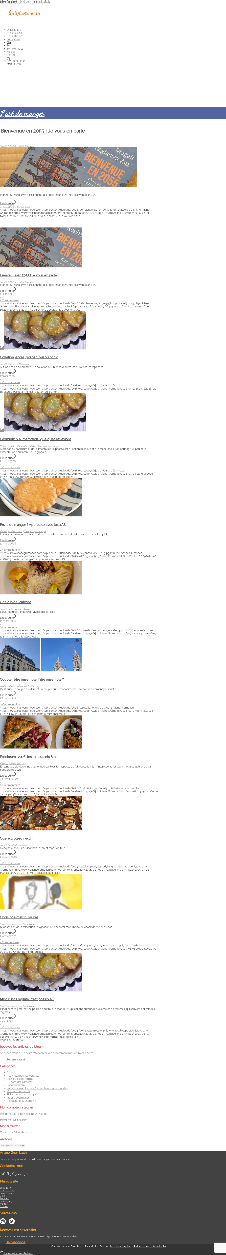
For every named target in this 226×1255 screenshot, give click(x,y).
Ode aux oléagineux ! (16, 838)
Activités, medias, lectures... (21, 145)
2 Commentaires (10, 382)
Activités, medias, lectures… (23, 1075)
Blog (2, 1196)
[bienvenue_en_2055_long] (68, 185)
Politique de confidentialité (149, 1246)
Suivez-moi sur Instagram (13, 1119)
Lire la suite (7, 203)
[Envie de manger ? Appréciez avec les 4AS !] (41, 515)
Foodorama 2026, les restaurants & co (29, 757)
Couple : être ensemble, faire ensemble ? (32, 679)
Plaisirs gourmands (18, 1097)
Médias (4, 1203)
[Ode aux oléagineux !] (41, 829)
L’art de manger (22, 113)
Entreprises (6, 1193)
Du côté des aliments (10, 445)
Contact (4, 1206)
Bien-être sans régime (11, 923)
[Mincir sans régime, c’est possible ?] (41, 990)
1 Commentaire (23, 206)
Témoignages (7, 1201)
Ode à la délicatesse (15, 602)
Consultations (7, 1190)
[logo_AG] (25, 15)
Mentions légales (120, 1246)
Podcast (4, 1198)
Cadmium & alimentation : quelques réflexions (35, 439)
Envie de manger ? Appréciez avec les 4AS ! (33, 525)
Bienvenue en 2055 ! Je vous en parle (43, 131)
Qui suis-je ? (6, 1188)
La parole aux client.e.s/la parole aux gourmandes (37, 1088)
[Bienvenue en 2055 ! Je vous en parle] (41, 266)
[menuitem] (112, 29)
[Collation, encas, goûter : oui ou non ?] (43, 348)
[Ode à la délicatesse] (41, 593)
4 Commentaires (10, 549)
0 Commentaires (10, 627)
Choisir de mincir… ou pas (19, 917)
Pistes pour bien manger (19, 363)
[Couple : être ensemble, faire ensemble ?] (41, 670)
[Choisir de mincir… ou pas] (41, 908)
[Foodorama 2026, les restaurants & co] (41, 747)
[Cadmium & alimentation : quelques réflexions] (43, 430)
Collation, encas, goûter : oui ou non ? (29, 357)
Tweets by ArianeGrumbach (17, 1132)
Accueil (3, 145)
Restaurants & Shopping (20, 608)
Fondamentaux (28, 445)
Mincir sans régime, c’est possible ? (27, 999)
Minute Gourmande (18, 1091)
